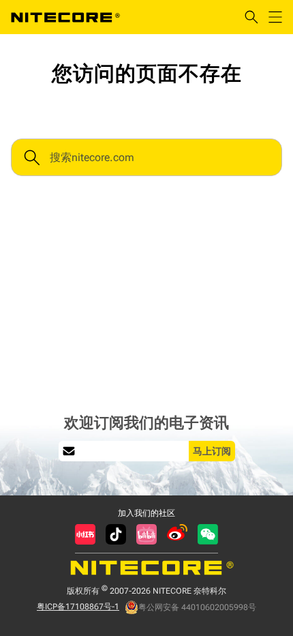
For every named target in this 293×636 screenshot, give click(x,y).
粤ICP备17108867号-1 (78, 606)
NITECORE (65, 17)
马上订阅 (212, 451)
